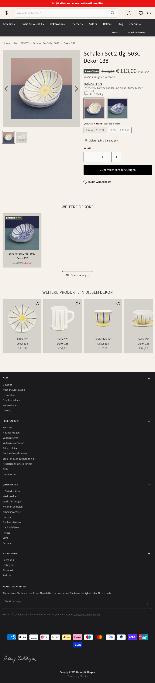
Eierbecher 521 (103, 339)
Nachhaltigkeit (11, 527)
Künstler (7, 517)
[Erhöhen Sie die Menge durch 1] (116, 157)
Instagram (8, 565)
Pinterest (8, 570)
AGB (5, 469)
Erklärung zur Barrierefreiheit (19, 459)
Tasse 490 (143, 339)
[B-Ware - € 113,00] (120, 134)
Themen (76, 24)
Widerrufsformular (13, 443)
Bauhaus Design (12, 522)
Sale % (93, 24)
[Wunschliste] (141, 13)
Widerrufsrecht (11, 438)
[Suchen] (113, 13)
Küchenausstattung (14, 390)
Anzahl (87, 148)
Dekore (107, 24)
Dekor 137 (22, 258)
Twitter (7, 575)
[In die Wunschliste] (37, 218)
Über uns (134, 24)
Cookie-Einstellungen (15, 453)
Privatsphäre (10, 448)
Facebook (8, 560)
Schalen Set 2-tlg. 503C (46, 43)
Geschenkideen (11, 400)
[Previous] (6, 89)
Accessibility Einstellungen (18, 464)
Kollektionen (10, 405)
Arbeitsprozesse (12, 512)
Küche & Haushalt (32, 24)
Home (6, 43)
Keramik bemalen (13, 507)
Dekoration (57, 24)
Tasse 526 (62, 339)
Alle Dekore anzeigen (77, 275)
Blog (120, 24)
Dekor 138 (22, 344)
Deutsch (116, 32)
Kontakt (7, 428)
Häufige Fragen (11, 433)
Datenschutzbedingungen (86, 615)
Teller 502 (22, 339)
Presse (6, 533)
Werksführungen (12, 502)
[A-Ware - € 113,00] (96, 134)
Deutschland (136, 32)
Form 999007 (21, 43)
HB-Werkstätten (12, 491)
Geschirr (8, 24)
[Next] (76, 89)
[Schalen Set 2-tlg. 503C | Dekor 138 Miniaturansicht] (8, 137)
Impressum (9, 474)
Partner (7, 543)
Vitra (5, 538)
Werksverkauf (10, 496)
